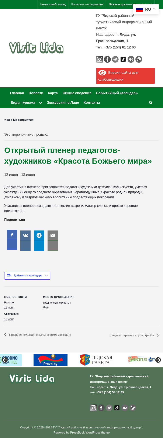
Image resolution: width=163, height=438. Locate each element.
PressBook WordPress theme (90, 432)
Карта (53, 93)
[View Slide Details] (50, 360)
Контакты (92, 102)
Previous (5, 360)
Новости (36, 93)
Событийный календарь (117, 93)
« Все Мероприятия (19, 119)
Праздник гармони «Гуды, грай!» (131, 335)
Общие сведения (77, 93)
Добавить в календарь (28, 275)
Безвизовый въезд (53, 4)
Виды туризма (23, 102)
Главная (17, 93)
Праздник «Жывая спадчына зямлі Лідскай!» (39, 334)
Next (158, 360)
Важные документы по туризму (130, 4)
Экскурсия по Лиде (63, 102)
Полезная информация (87, 4)
